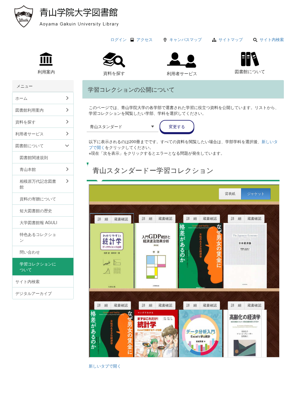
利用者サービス (182, 73)
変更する (177, 126)
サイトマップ (231, 39)
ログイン (118, 39)
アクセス (144, 39)
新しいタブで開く (105, 366)
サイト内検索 (272, 39)
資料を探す (114, 73)
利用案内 (46, 71)
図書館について (250, 71)
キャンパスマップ (185, 39)
